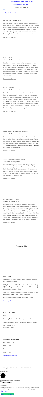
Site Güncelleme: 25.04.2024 (21, 4)
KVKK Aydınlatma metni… (11, 355)
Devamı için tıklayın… (9, 37)
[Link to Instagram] (35, 367)
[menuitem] (22, 1)
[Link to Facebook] (38, 367)
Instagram (13, 392)
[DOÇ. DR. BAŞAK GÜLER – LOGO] (17, 13)
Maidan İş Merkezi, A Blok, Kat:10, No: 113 (22, 1)
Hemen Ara (11, 394)
